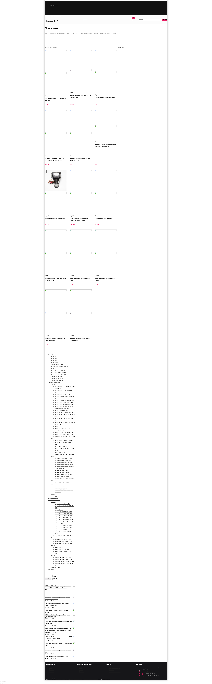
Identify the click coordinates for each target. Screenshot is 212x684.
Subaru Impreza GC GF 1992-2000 (64, 561)
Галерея (93, 20)
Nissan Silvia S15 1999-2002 (62, 550)
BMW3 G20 (54, 359)
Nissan (46, 96)
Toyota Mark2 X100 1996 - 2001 (63, 528)
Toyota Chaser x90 (56, 377)
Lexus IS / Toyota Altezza (58, 373)
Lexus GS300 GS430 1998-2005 (63, 542)
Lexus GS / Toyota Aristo (58, 371)
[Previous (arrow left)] (0, 683)
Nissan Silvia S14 (59, 548)
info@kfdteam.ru (53, 5)
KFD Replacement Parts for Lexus (64, 478)
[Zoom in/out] (5, 681)
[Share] (2, 681)
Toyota (97, 95)
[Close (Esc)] (0, 681)
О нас (101, 20)
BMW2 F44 (54, 357)
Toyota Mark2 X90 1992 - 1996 (63, 526)
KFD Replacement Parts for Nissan (64, 454)
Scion (52, 494)
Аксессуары (51, 569)
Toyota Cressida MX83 (61, 410)
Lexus (52, 456)
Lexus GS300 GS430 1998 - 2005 (64, 464)
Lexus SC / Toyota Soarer (58, 375)
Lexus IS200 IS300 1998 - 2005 (63, 458)
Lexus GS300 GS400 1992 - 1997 (64, 462)
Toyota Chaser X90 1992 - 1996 (64, 514)
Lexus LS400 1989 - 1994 (61, 470)
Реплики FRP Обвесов (54, 500)
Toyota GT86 (58, 426)
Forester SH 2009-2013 (61, 488)
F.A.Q (80, 668)
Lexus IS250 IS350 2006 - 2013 (63, 460)
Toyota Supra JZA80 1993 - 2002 (64, 536)
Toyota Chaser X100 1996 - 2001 (64, 516)
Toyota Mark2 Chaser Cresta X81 (64, 412)
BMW (52, 480)
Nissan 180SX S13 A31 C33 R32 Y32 (64, 440)
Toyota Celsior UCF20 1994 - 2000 (64, 400)
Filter (48, 579)
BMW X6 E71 (54, 363)
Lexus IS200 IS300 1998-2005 (63, 540)
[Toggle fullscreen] (4, 681)
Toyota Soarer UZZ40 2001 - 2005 (64, 432)
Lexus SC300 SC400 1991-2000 (63, 544)
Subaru (53, 484)
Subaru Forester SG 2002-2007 (63, 559)
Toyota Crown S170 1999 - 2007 (64, 404)
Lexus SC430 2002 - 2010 (62, 476)
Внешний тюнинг (52, 355)
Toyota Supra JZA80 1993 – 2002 (64, 434)
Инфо (107, 20)
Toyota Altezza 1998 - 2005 (62, 504)
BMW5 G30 (54, 361)
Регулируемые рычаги (101, 216)
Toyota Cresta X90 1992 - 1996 (63, 518)
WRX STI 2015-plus (60, 486)
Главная (77, 20)
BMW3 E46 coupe (56, 369)
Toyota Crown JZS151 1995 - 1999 (64, 402)
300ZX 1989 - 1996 (60, 452)
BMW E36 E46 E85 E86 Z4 (62, 482)
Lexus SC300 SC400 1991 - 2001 (63, 474)
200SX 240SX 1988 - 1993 (62, 446)
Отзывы (81, 670)
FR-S (56, 496)
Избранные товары (114, 668)
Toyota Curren (59, 510)
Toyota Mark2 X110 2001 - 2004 (63, 530)
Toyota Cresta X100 (57, 380)
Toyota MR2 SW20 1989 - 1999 (63, 512)
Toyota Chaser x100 (57, 378)
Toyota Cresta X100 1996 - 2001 (64, 520)
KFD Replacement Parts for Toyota (65, 436)
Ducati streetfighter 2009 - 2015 (60, 367)
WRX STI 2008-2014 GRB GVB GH (64, 490)
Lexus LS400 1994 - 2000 (62, 472)
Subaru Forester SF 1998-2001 (63, 557)
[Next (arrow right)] (2, 683)
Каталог (85, 20)
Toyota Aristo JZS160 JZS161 (62, 394)
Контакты (115, 20)
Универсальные (55, 567)
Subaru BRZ (58, 492)
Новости (51, 672)
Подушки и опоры (53, 498)
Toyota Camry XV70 (57, 365)
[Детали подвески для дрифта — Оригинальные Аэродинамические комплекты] (52, 17)
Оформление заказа (114, 672)
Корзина (111, 670)
